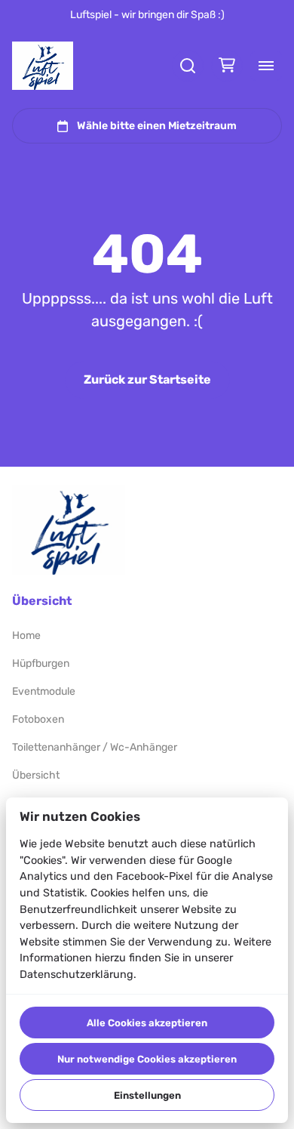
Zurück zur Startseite (147, 379)
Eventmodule (43, 691)
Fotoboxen (38, 719)
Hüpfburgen (40, 663)
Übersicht (36, 775)
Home (26, 635)
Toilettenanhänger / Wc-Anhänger (94, 747)
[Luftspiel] (42, 66)
